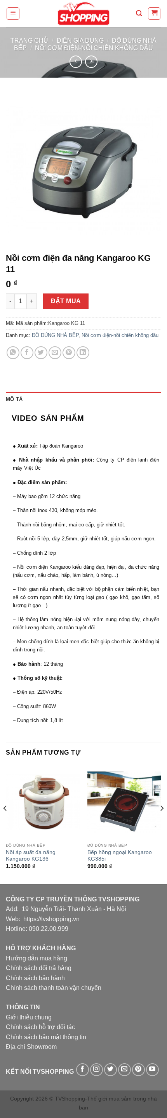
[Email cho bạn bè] (55, 352)
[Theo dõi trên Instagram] (96, 1069)
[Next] (161, 824)
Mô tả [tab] (14, 399)
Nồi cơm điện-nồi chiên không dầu (94, 48)
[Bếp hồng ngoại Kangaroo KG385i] (124, 802)
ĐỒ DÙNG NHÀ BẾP (55, 335)
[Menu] (13, 13)
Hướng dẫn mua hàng (36, 958)
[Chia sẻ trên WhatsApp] (13, 352)
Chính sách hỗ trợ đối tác (40, 1027)
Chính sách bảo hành (35, 978)
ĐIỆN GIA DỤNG (80, 40)
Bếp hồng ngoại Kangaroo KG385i (119, 855)
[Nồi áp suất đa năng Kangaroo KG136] (43, 802)
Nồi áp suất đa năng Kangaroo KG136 (31, 855)
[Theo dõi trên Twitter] (110, 1069)
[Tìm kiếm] (139, 13)
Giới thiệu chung (29, 1017)
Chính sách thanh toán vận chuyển (53, 987)
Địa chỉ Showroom (31, 1046)
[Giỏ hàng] (154, 13)
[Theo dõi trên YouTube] (152, 1069)
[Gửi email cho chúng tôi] (124, 1069)
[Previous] (5, 824)
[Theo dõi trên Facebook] (82, 1069)
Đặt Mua (66, 301)
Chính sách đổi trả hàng (38, 968)
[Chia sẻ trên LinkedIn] (83, 352)
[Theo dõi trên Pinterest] (138, 1069)
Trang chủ (29, 40)
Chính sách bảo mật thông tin (46, 1037)
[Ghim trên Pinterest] (69, 352)
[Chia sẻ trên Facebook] (27, 352)
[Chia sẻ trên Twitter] (41, 352)
